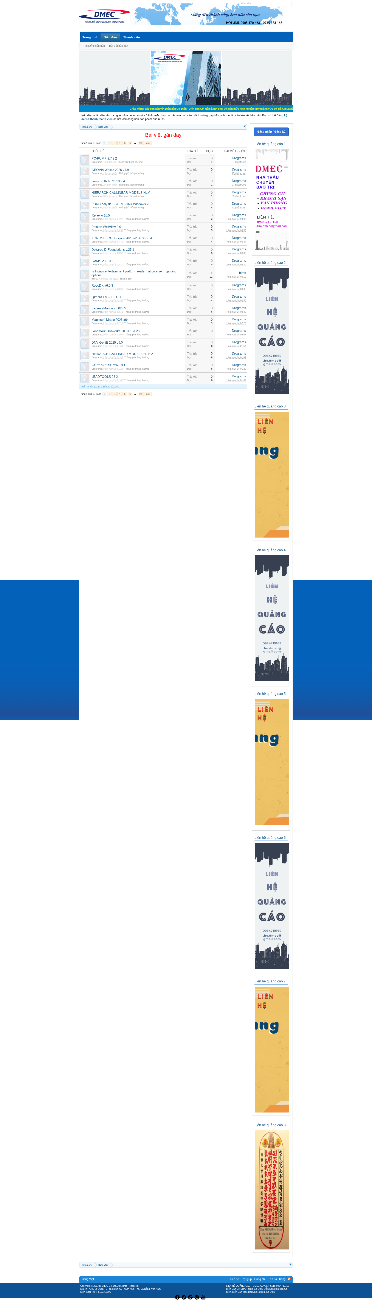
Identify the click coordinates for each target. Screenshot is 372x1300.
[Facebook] (176, 1297)
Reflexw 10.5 (100, 215)
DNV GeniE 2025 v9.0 (107, 342)
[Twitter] (184, 1297)
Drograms (96, 162)
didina (94, 278)
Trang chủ (89, 37)
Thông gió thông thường (130, 162)
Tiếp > (147, 143)
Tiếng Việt (87, 1279)
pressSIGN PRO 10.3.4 (108, 181)
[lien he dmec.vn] (114, 104)
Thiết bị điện (126, 278)
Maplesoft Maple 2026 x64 (110, 319)
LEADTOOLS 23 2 (104, 376)
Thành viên (131, 37)
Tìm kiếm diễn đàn (94, 45)
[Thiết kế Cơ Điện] (190, 1297)
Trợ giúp (246, 1279)
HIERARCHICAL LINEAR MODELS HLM (120, 192)
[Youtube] (204, 1297)
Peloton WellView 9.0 (106, 227)
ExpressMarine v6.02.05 (108, 308)
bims (242, 273)
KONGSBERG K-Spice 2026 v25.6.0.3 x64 (121, 238)
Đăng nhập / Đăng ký (271, 131)
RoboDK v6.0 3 (102, 285)
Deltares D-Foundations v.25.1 (112, 249)
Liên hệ (234, 1279)
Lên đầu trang (276, 1279)
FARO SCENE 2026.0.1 (108, 365)
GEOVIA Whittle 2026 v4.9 (110, 170)
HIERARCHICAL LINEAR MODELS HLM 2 (122, 354)
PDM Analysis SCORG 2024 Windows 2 (120, 204)
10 (140, 143)
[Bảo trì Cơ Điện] (197, 1297)
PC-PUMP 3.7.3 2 (104, 158)
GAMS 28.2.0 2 (102, 261)
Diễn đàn (110, 37)
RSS (289, 1278)
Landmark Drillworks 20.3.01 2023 (115, 331)
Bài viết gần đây (118, 45)
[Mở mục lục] (244, 126)
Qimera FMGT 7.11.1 (106, 297)
